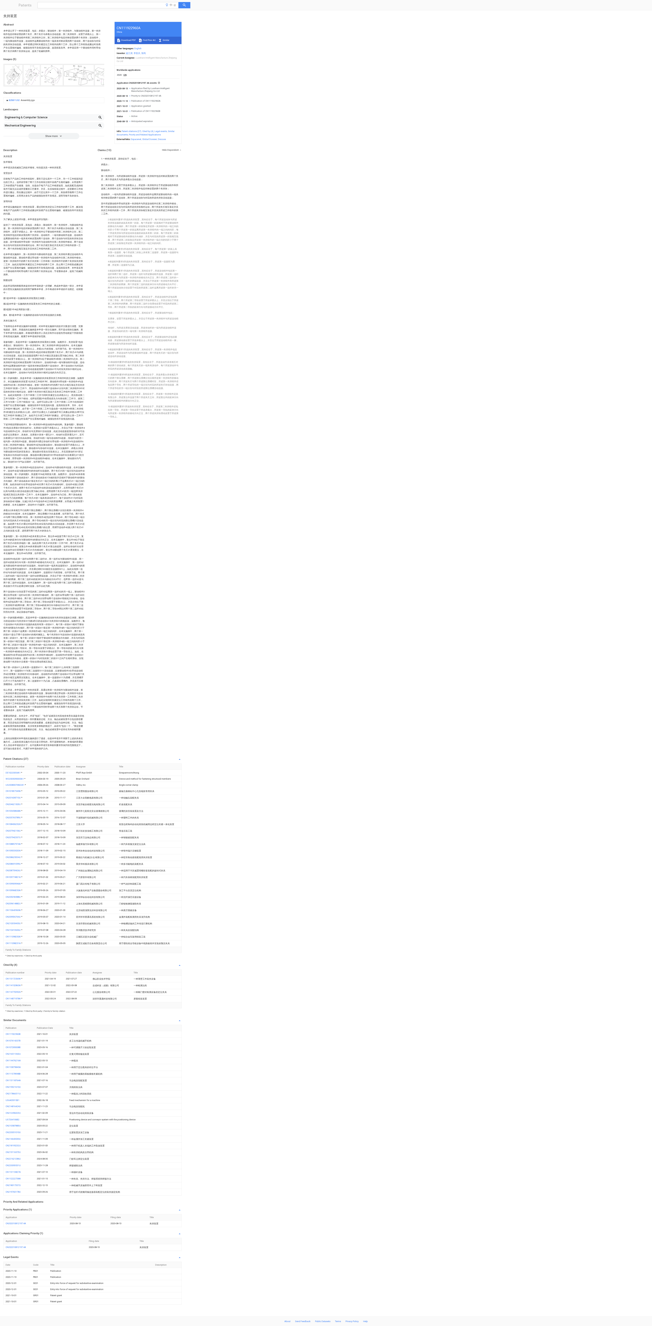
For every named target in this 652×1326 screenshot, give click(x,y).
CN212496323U (13, 1113)
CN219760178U (13, 1192)
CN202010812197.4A (16, 1223)
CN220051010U (13, 1132)
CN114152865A (13, 985)
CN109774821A (13, 877)
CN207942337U (13, 837)
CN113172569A (13, 978)
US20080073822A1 (15, 785)
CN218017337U (13, 1185)
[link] (20, 100)
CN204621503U (13, 804)
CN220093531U (13, 1165)
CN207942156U (13, 830)
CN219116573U (13, 1152)
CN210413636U (13, 930)
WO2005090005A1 (15, 779)
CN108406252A (13, 824)
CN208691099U (13, 864)
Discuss (162, 139)
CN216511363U (13, 1054)
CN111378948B (13, 1073)
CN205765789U (13, 817)
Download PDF (128, 40)
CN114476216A (13, 1060)
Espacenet (136, 139)
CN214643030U (13, 1139)
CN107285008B (13, 1047)
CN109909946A (13, 883)
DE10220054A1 (13, 772)
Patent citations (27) (131, 131)
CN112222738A (13, 1178)
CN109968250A (13, 890)
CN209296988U (13, 897)
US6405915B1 (12, 1100)
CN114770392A (13, 992)
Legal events (161, 131)
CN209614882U (13, 903)
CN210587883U (13, 1125)
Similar (165, 40)
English (137, 48)
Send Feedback (303, 1321)
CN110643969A (13, 910)
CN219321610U (13, 1087)
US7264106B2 (12, 1119)
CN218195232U (13, 1145)
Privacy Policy (352, 1321)
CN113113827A (13, 1172)
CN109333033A (13, 850)
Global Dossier (149, 139)
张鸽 (143, 53)
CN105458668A (13, 811)
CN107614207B (13, 1040)
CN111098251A (13, 943)
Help (365, 1321)
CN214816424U (13, 1106)
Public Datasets (322, 1321)
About (287, 1321)
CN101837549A (13, 791)
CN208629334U (13, 857)
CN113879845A (13, 1067)
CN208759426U (13, 870)
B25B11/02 (14, 100)
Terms (338, 1321)
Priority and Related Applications (145, 134)
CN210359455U (13, 923)
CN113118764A (13, 1080)
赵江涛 (129, 53)
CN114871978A (13, 998)
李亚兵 (137, 53)
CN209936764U (13, 917)
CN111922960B (13, 1034)
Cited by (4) (147, 131)
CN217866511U (13, 1093)
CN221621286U (13, 1158)
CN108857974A (13, 844)
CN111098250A (13, 936)
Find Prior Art (149, 40)
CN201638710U (13, 797)
